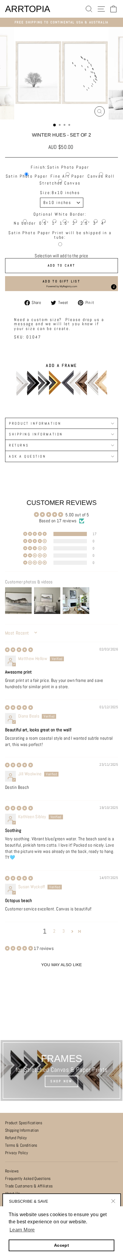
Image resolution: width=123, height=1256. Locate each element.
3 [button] (63, 931)
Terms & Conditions (21, 1145)
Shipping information (36, 434)
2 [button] (54, 931)
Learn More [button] (22, 1229)
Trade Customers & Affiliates (29, 1186)
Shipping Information (22, 1130)
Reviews (12, 1171)
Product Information (35, 423)
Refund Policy (16, 1137)
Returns (19, 445)
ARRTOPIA (27, 9)
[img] (19, 650)
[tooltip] (113, 287)
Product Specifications (23, 1122)
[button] (61, 283)
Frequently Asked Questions (28, 1178)
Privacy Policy (16, 1152)
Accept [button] (61, 1245)
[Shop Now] (61, 1070)
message (24, 324)
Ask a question (27, 456)
